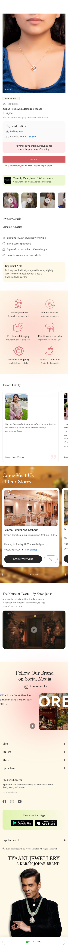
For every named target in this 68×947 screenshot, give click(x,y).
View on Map (31, 549)
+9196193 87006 (12, 549)
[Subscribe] (64, 793)
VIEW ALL (34, 574)
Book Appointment (23, 559)
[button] (18, 711)
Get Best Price (35, 941)
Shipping (22, 117)
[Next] (63, 712)
